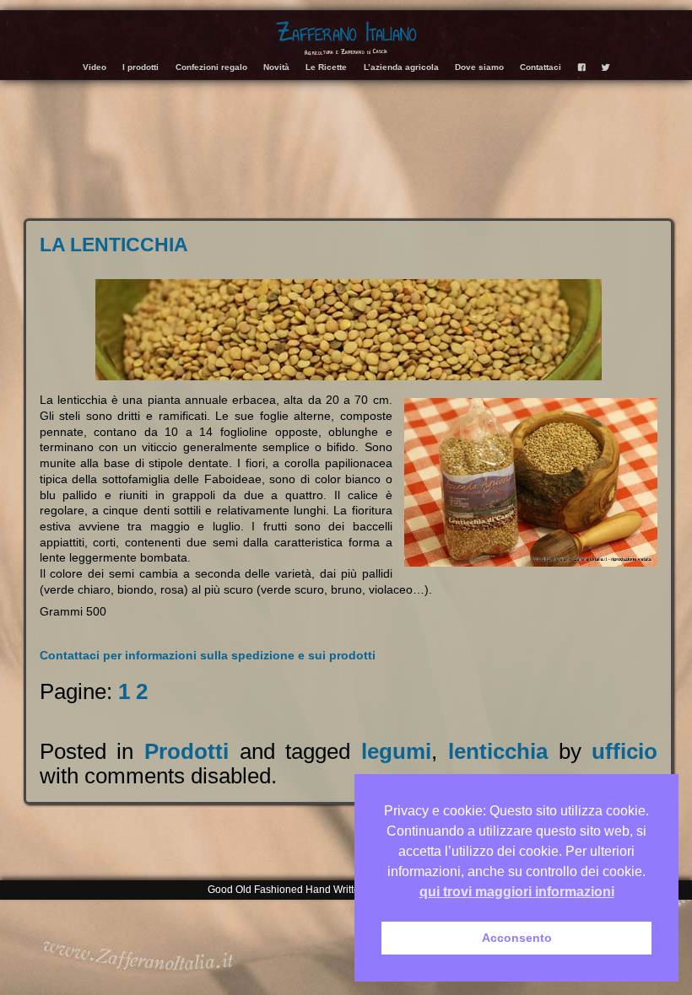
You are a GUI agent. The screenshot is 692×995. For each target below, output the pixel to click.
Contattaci (540, 67)
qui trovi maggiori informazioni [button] (516, 892)
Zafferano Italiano (346, 32)
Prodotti (186, 751)
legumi (396, 751)
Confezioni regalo (211, 67)
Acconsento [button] (517, 937)
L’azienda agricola (401, 67)
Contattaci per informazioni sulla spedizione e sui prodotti (208, 655)
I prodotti (140, 67)
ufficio (624, 751)
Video (94, 67)
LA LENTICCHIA (114, 244)
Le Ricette (326, 67)
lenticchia (498, 751)
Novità (276, 67)
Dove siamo (479, 67)
